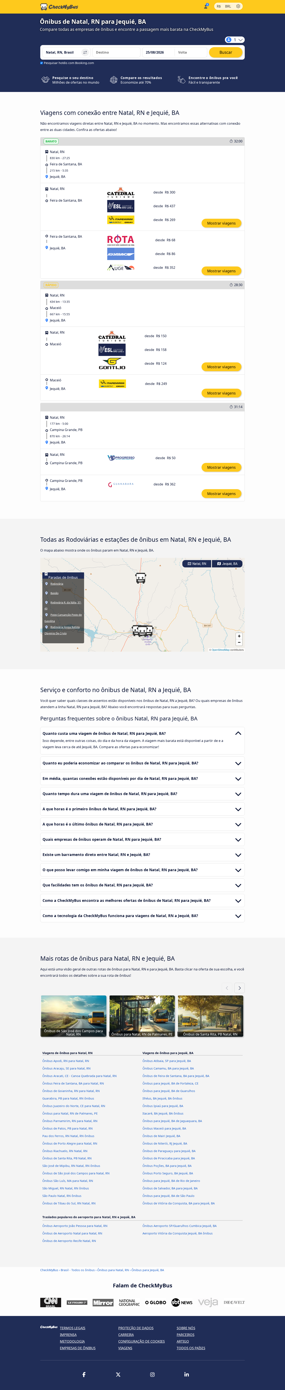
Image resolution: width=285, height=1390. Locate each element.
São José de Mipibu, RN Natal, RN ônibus (71, 1166)
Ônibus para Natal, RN (113, 1270)
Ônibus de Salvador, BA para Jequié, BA (170, 1188)
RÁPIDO (51, 285)
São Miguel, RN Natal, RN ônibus (65, 1188)
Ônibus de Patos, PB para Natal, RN (67, 1128)
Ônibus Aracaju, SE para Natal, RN (66, 1068)
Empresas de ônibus (78, 1348)
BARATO (51, 141)
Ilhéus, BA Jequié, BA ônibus (162, 1098)
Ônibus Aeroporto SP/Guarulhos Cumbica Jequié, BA (179, 1226)
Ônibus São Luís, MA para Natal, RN (67, 1181)
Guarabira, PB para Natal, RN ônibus (68, 1098)
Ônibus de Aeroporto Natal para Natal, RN (72, 1233)
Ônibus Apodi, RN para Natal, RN (65, 1061)
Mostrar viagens (221, 223)
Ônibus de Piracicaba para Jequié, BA (168, 1158)
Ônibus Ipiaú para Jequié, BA (162, 1106)
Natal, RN (199, 564)
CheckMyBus (49, 1270)
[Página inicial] (59, 7)
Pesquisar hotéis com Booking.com (69, 63)
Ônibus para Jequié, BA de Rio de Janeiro (171, 1181)
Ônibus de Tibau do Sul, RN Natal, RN (69, 1203)
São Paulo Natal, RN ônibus (61, 1196)
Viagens (125, 1348)
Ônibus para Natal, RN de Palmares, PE (70, 1113)
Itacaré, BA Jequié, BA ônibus (162, 1113)
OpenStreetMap (221, 649)
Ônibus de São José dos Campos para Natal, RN (76, 1173)
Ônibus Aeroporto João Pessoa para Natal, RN (74, 1226)
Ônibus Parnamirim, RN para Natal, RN (69, 1121)
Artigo (183, 1341)
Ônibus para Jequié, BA (147, 1270)
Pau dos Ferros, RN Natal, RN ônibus (68, 1136)
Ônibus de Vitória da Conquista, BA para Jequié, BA (178, 1203)
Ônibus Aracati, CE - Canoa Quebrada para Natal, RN (79, 1076)
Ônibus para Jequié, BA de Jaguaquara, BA (172, 1121)
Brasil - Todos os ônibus (78, 1270)
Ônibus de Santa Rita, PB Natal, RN (67, 1158)
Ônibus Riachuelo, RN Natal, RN (64, 1151)
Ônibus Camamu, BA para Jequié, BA (168, 1068)
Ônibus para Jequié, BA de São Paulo (168, 1196)
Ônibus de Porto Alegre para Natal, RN (69, 1143)
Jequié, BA (229, 564)
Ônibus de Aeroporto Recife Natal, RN (69, 1241)
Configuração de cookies (141, 1341)
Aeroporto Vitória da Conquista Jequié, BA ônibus (177, 1233)
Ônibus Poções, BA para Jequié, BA (167, 1166)
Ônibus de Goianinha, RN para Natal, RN (71, 1091)
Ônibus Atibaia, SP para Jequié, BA (166, 1061)
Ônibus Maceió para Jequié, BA (164, 1128)
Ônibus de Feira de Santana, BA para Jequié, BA (175, 1076)
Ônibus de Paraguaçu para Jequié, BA (168, 1151)
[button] (142, 631)
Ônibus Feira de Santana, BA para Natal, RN (73, 1083)
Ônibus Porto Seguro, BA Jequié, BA (167, 1173)
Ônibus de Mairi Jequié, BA (161, 1136)
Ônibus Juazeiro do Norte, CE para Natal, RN (73, 1106)
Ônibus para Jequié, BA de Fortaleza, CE (170, 1083)
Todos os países (191, 1348)
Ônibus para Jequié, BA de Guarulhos (168, 1091)
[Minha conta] (205, 6)
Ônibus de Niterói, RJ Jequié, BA (164, 1143)
